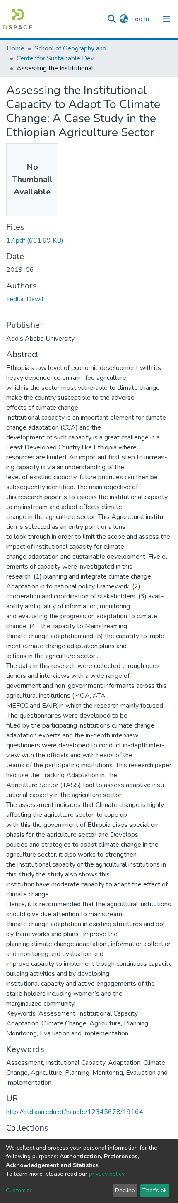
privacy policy (106, 1174)
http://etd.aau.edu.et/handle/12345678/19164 (74, 1112)
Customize (19, 1190)
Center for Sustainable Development (58, 58)
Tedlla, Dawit (25, 299)
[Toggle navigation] (166, 19)
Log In (140, 19)
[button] (123, 19)
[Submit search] (111, 19)
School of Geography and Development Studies (75, 48)
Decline (125, 1190)
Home (15, 48)
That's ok (154, 1190)
